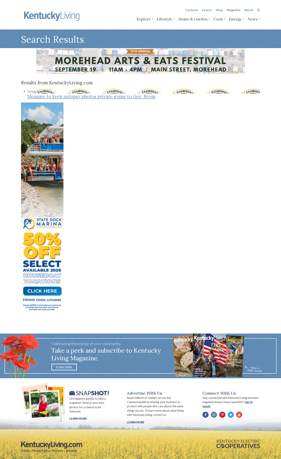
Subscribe (64, 367)
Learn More (78, 418)
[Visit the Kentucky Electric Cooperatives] (238, 444)
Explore (144, 19)
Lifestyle (164, 19)
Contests (191, 10)
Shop (219, 10)
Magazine (233, 10)
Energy (235, 19)
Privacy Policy (41, 450)
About (248, 10)
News (253, 19)
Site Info (57, 450)
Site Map (71, 450)
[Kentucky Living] (52, 15)
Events (207, 10)
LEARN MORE (135, 422)
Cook (218, 19)
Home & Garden (193, 19)
